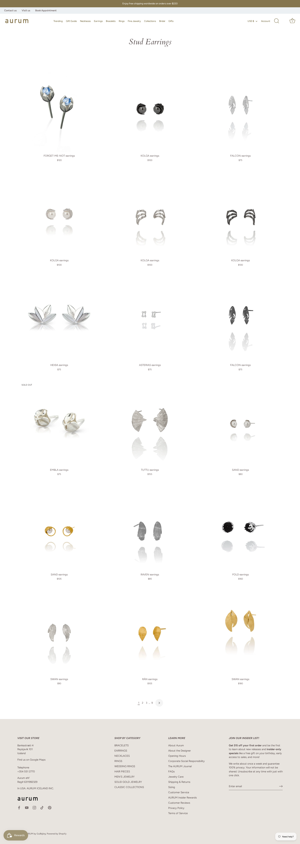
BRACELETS (121, 745)
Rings (121, 21)
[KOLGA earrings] (149, 108)
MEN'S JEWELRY (124, 776)
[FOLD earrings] (240, 527)
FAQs (171, 771)
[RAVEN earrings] (149, 527)
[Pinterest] (49, 807)
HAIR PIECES (122, 771)
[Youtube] (26, 807)
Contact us (10, 10)
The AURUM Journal (180, 766)
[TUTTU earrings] (149, 422)
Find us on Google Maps (31, 759)
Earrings (98, 21)
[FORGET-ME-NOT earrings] (59, 108)
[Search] (276, 21)
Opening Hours (177, 755)
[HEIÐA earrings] (59, 317)
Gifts (170, 21)
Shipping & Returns (179, 782)
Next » (159, 703)
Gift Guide (71, 21)
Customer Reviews (179, 802)
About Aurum (176, 745)
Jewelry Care (176, 776)
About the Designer (179, 750)
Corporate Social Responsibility (186, 761)
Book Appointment (46, 10)
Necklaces (85, 21)
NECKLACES (122, 755)
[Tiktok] (42, 807)
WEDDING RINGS (124, 766)
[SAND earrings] (240, 422)
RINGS (118, 761)
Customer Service (178, 792)
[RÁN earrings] (149, 632)
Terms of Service (178, 813)
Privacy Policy (176, 808)
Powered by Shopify (56, 833)
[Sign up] (281, 786)
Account (265, 21)
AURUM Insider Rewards (182, 797)
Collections (150, 21)
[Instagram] (34, 807)
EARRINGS (120, 750)
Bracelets (110, 21)
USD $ (251, 21)
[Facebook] (19, 807)
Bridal (162, 21)
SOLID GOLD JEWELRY (128, 782)
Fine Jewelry (134, 21)
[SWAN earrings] (59, 632)
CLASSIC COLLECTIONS (129, 787)
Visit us (26, 10)
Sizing (171, 787)
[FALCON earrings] (240, 108)
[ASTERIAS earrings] (149, 317)
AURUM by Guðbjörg (35, 833)
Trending (58, 21)
